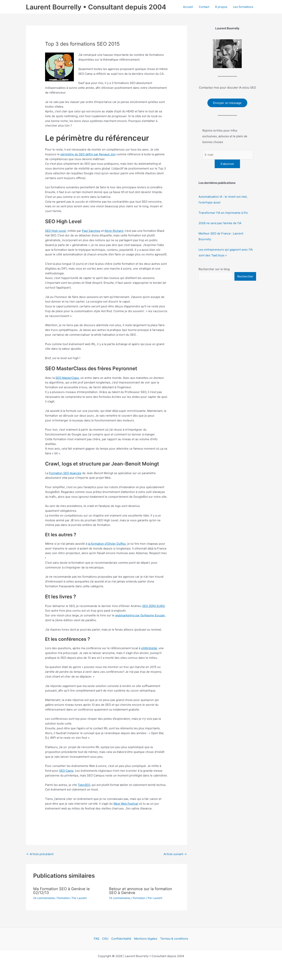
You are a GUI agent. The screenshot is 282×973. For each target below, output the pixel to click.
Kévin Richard (114, 231)
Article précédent (40, 854)
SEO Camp (66, 770)
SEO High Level (55, 231)
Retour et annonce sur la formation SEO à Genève (140, 891)
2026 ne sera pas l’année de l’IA (220, 223)
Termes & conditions (174, 938)
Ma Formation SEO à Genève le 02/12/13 (61, 891)
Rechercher (245, 276)
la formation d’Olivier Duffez (107, 543)
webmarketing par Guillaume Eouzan (140, 615)
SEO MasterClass (67, 378)
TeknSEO (84, 785)
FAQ (96, 938)
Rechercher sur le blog (214, 269)
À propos (221, 7)
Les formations (243, 7)
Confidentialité (121, 938)
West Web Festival (125, 803)
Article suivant (175, 854)
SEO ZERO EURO (153, 606)
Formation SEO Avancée (65, 473)
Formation (63, 898)
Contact (204, 7)
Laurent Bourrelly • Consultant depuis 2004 (96, 7)
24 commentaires (44, 898)
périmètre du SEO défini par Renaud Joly (88, 154)
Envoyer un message (227, 103)
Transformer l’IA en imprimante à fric (223, 213)
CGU (105, 938)
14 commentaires (119, 898)
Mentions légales (145, 938)
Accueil (188, 7)
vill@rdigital (149, 648)
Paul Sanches (91, 231)
